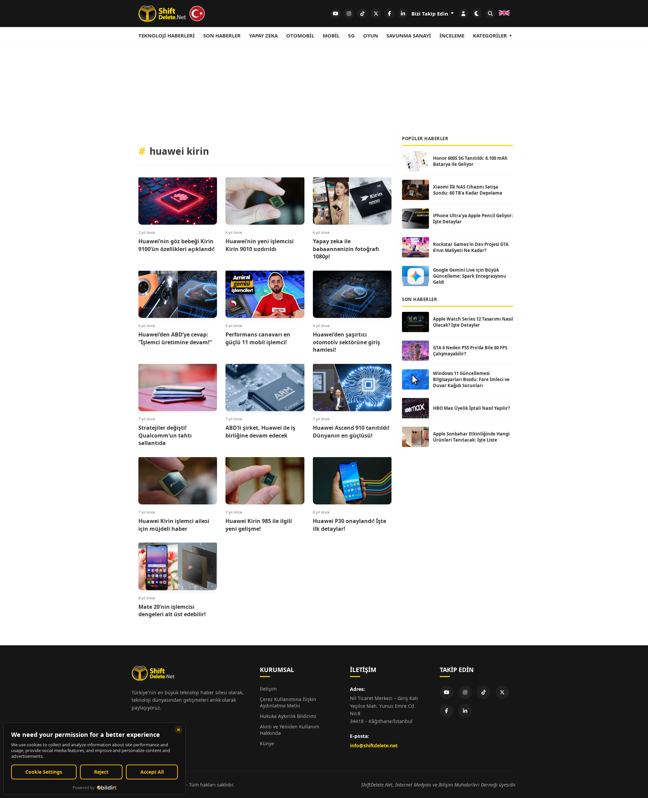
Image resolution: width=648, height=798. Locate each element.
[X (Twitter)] (502, 692)
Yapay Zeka (263, 35)
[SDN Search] (490, 13)
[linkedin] (403, 13)
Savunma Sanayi (408, 35)
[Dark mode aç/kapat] (477, 13)
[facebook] (389, 13)
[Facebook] (446, 711)
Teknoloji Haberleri (166, 35)
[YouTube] (446, 692)
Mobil (331, 35)
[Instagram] (465, 692)
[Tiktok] (483, 692)
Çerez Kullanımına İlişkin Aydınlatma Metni (288, 702)
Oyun (370, 35)
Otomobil (300, 35)
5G (351, 35)
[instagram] (349, 13)
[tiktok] (362, 13)
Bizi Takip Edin (430, 13)
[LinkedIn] (465, 711)
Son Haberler (222, 35)
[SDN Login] (463, 13)
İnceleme (451, 35)
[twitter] (376, 13)
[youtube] (335, 13)
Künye (267, 743)
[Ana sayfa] (172, 13)
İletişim (268, 688)
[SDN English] (504, 13)
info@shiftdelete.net (374, 745)
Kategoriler (490, 35)
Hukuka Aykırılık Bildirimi (288, 716)
